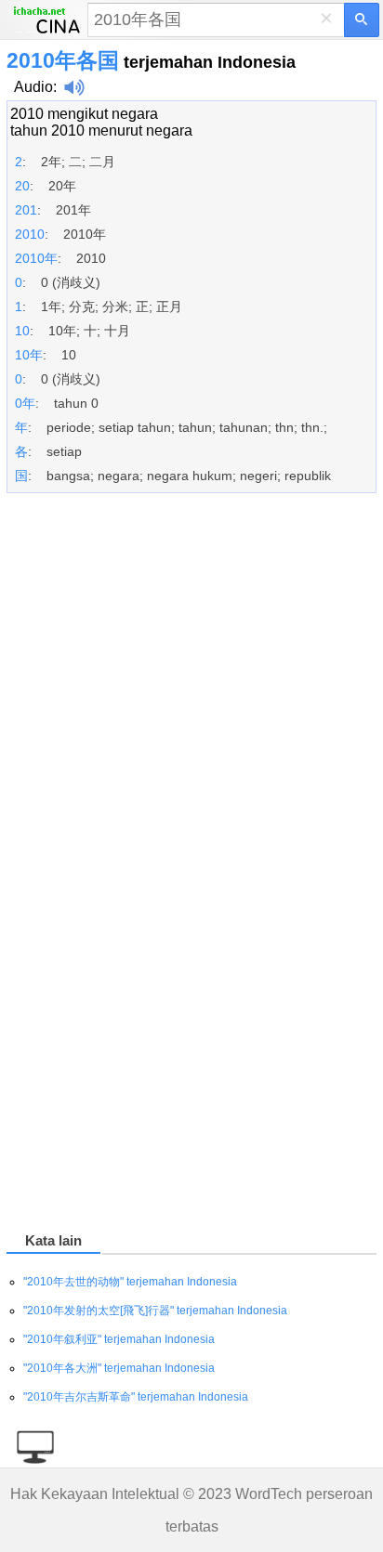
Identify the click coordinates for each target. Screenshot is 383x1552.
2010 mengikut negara (84, 114)
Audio (33, 87)
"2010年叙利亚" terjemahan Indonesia (119, 1339)
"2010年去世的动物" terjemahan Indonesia (130, 1281)
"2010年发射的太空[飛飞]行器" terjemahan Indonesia (155, 1310)
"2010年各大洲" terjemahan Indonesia (119, 1368)
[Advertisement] (191, 717)
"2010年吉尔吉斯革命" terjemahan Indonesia (135, 1396)
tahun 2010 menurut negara (101, 130)
